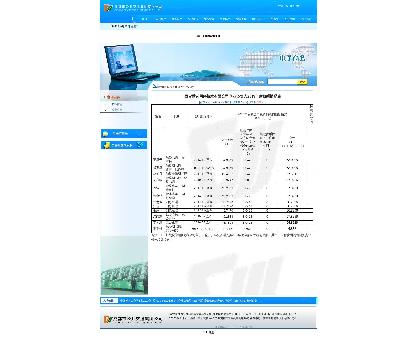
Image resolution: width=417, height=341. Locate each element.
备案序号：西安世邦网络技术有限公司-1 (273, 318)
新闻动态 (177, 18)
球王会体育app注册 (208, 36)
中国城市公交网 (129, 300)
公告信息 (305, 18)
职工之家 (257, 18)
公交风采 (273, 18)
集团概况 (161, 18)
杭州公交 (252, 300)
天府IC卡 (225, 18)
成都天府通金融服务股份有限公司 (212, 300)
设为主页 (283, 5)
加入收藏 (294, 5)
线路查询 (209, 18)
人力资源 (289, 18)
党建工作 (241, 18)
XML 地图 (208, 332)
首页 (177, 86)
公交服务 (193, 18)
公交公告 (117, 109)
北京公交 (146, 300)
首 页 (145, 18)
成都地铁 (239, 300)
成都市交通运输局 (180, 300)
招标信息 (117, 104)
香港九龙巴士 (161, 300)
